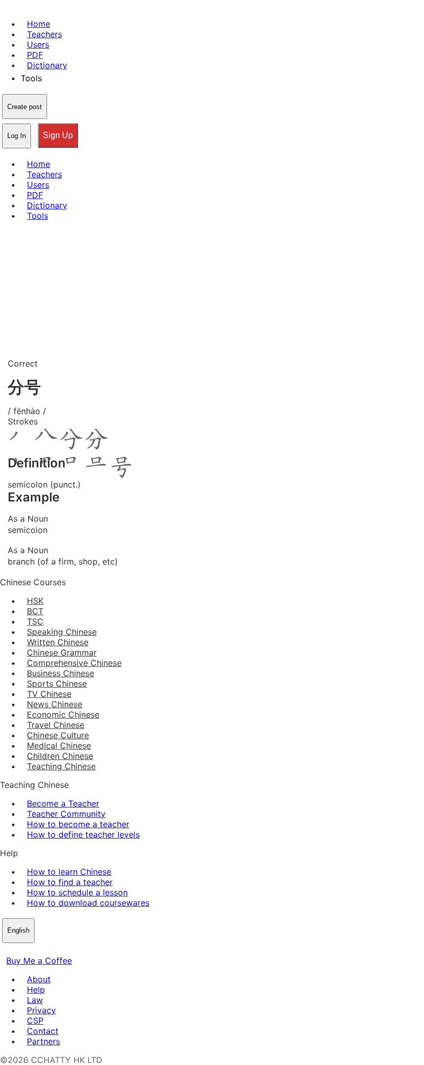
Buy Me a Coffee (39, 960)
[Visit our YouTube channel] (43, 950)
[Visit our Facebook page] (6, 950)
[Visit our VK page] (31, 950)
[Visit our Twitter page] (18, 950)
